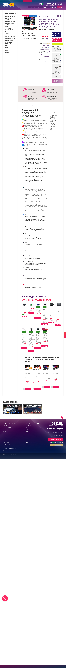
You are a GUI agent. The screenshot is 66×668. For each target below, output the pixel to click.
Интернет (7, 31)
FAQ (3, 450)
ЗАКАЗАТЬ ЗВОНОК (52, 7)
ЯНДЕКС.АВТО (29, 425)
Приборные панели (10, 44)
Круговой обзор (9, 35)
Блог (34, 0)
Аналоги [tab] (39, 104)
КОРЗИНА (59, 7)
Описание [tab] (25, 104)
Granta (28, 14)
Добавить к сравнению (55, 81)
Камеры (7, 33)
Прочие (6, 45)
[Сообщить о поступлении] (48, 47)
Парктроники (8, 42)
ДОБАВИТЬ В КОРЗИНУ (56, 39)
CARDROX (28, 431)
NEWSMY (28, 440)
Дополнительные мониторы (9, 24)
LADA (23, 14)
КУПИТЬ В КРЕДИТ (55, 43)
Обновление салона (10, 36)
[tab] (11, 14)
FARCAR (27, 427)
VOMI (43, 40)
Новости (39, 0)
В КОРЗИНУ (24, 316)
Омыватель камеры (10, 38)
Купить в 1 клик (56, 34)
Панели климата (9, 40)
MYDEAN (27, 442)
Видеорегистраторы (10, 16)
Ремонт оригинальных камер (9, 49)
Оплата (44, 0)
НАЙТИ (45, 7)
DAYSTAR (28, 437)
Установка (5, 446)
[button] (11, 14)
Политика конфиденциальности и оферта (13, 448)
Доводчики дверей (10, 21)
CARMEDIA (28, 438)
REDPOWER (28, 435)
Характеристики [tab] (32, 104)
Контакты (60, 0)
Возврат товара (6, 444)
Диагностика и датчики (8, 19)
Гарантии (55, 0)
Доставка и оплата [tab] (47, 104)
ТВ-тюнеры (8, 52)
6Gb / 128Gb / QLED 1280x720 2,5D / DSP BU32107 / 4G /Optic (30, 39)
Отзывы (5, 440)
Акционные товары (7, 442)
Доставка (49, 0)
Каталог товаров (27, 0)
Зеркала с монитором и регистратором (9, 28)
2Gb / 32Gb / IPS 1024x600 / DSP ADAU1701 (29, 36)
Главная (20, 0)
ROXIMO (27, 429)
